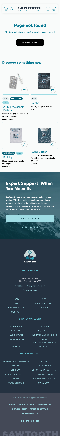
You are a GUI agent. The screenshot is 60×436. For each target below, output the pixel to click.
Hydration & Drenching (44, 335)
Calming (44, 326)
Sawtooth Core (15, 383)
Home (16, 299)
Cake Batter (44, 365)
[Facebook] (22, 420)
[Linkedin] (37, 420)
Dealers (44, 307)
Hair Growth (16, 335)
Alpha (44, 361)
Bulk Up (16, 365)
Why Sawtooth (16, 307)
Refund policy (19, 409)
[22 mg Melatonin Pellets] (15, 81)
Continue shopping (30, 42)
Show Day (44, 346)
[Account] (48, 9)
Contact (16, 312)
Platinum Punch (44, 374)
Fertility (15, 331)
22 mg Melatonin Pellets (16, 361)
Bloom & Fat (15, 326)
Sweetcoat (44, 383)
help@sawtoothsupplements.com (30, 286)
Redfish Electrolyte (44, 378)
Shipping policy (30, 413)
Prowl (15, 378)
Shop (44, 299)
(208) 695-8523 (30, 290)
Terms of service (39, 409)
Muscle (16, 346)
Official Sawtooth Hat (44, 370)
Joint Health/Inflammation (44, 341)
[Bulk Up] (15, 135)
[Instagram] (27, 420)
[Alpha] (44, 81)
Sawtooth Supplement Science (33, 397)
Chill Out (16, 370)
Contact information (39, 405)
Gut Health (44, 331)
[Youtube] (32, 420)
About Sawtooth (44, 303)
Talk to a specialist (30, 218)
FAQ (16, 303)
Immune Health (16, 339)
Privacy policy (17, 405)
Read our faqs (30, 227)
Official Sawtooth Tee (16, 374)
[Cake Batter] (44, 135)
